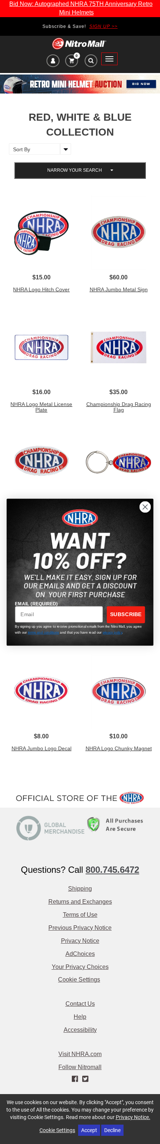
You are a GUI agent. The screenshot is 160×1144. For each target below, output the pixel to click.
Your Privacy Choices (80, 967)
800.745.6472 (112, 870)
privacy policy (112, 632)
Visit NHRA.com (80, 1054)
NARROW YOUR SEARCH (75, 170)
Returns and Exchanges (80, 902)
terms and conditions (43, 632)
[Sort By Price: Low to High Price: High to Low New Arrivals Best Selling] (38, 149)
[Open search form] (90, 63)
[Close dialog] (145, 507)
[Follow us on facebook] (76, 1079)
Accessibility (80, 1030)
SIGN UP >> (103, 26)
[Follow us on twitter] (85, 1079)
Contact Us (80, 1004)
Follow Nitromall (80, 1067)
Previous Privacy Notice (80, 928)
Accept (89, 1130)
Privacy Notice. (133, 1117)
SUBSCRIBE (126, 614)
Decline (112, 1130)
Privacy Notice (80, 941)
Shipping (80, 888)
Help (80, 1017)
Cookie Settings (79, 979)
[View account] (53, 62)
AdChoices (80, 954)
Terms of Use (80, 915)
